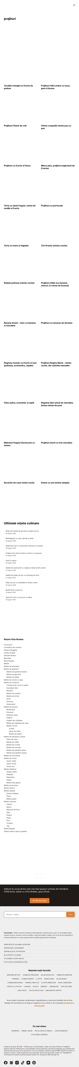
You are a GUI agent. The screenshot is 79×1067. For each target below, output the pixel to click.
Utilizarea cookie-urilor (14, 958)
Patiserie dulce (12, 715)
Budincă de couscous (14, 590)
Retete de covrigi (13, 745)
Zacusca (9, 701)
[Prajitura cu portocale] (58, 188)
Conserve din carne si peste (17, 685)
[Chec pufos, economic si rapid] (21, 385)
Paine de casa (11, 739)
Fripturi (9, 804)
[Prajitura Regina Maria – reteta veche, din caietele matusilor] (58, 345)
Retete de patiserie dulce (16, 750)
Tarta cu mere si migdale (16, 245)
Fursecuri (9, 712)
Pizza (8, 796)
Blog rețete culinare (12, 955)
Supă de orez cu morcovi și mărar (19, 597)
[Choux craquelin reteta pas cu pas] (58, 108)
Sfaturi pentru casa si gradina (15, 831)
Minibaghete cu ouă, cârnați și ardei (19, 538)
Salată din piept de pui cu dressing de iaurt (22, 575)
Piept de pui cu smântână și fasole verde (21, 583)
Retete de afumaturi (11, 666)
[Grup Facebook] (11, 1062)
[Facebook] (6, 1062)
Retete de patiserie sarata (16, 753)
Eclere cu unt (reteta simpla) (55, 482)
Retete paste (11, 799)
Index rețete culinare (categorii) (17, 944)
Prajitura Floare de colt (15, 125)
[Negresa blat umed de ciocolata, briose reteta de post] (58, 385)
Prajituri (9, 718)
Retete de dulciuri (11, 707)
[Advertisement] (39, 37)
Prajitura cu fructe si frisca (17, 165)
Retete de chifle (12, 742)
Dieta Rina (10, 777)
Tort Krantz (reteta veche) (54, 245)
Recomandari (9, 661)
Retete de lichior (12, 696)
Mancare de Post (13, 810)
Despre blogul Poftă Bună (14, 951)
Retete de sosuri (10, 758)
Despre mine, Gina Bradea (14, 948)
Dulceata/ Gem (12, 688)
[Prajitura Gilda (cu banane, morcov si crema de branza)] (58, 266)
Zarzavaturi (10, 704)
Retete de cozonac (13, 747)
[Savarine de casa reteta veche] (21, 465)
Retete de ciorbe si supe (13, 680)
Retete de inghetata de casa (17, 723)
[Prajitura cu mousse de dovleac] (58, 305)
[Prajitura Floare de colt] (21, 108)
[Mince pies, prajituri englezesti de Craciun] (58, 148)
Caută (70, 914)
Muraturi (9, 691)
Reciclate (7, 658)
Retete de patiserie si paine (14, 737)
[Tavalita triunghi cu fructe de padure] (21, 68)
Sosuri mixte (11, 764)
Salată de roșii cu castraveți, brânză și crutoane (24, 546)
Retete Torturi (11, 726)
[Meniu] (74, 5)
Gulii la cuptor (11, 560)
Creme (11, 728)
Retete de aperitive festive (16, 672)
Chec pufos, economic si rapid (19, 403)
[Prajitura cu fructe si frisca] (21, 148)
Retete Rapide (9, 829)
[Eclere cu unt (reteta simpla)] (58, 465)
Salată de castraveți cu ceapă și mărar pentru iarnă (25, 568)
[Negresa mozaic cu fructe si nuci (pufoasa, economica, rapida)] (21, 345)
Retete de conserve (11, 682)
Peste (8, 818)
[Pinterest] (34, 1062)
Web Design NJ (53, 1055)
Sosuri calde (11, 761)
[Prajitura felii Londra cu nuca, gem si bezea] (58, 68)
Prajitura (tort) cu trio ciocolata (56, 442)
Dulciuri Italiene (12, 793)
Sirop (8, 699)
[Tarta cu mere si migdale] (21, 228)
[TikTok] (22, 1062)
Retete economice (11, 785)
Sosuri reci (10, 766)
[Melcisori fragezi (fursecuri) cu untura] (21, 425)
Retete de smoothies (12, 756)
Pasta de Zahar (15, 731)
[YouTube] (28, 1062)
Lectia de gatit (9, 653)
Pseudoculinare (10, 655)
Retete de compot (13, 693)
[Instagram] (17, 1062)
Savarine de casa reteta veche (19, 482)
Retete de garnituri (13, 674)
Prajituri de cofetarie (14, 720)
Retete (6, 664)
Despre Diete (11, 772)
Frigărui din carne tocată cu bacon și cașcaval (24, 553)
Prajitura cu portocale (52, 205)
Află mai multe (40, 901)
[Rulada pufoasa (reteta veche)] (21, 266)
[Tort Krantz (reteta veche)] (58, 228)
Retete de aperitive (11, 669)
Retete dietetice (10, 769)
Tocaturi (9, 823)
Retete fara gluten (13, 783)
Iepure (8, 807)
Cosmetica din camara (12, 647)
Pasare (9, 815)
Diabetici (9, 774)
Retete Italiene (9, 791)
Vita (8, 826)
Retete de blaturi (15, 734)
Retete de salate (12, 677)
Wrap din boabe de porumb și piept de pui (22, 531)
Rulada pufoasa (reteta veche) (19, 283)
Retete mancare (10, 801)
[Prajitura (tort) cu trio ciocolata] (58, 425)
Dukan (8, 780)
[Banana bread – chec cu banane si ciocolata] (21, 305)
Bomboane (10, 710)
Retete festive (9, 788)
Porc (8, 820)
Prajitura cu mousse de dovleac (57, 323)
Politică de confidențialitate (16, 962)
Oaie (8, 812)
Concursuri (8, 645)
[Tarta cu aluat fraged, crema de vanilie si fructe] (21, 188)
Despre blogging (10, 650)
